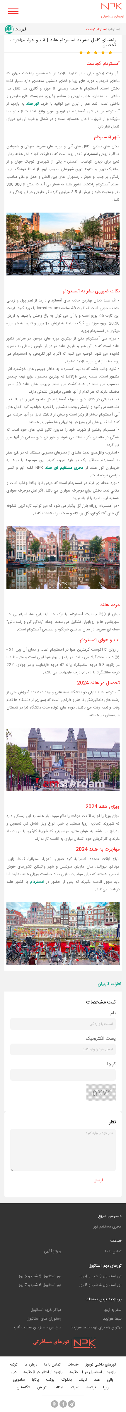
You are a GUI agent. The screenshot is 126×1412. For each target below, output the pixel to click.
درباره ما (31, 1365)
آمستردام (37, 882)
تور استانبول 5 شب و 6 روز (40, 1276)
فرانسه (91, 1387)
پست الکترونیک (101, 1039)
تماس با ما (113, 1251)
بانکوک (67, 1380)
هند (97, 1380)
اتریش (42, 1387)
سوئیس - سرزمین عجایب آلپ (37, 1327)
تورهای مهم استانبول (105, 1265)
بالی (110, 1380)
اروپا (106, 1387)
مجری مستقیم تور (107, 1226)
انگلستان (23, 1387)
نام (113, 1013)
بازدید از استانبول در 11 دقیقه (92, 1372)
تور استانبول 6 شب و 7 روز (40, 1285)
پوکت (50, 1380)
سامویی (19, 1380)
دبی (13, 1372)
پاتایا (35, 1380)
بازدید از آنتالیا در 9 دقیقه (42, 1372)
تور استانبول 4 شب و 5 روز (100, 1285)
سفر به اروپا (113, 1310)
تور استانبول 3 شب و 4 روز (100, 1276)
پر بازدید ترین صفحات (104, 1299)
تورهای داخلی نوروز (101, 1365)
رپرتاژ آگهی (52, 1251)
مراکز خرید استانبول (45, 1310)
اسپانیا (74, 1387)
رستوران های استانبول (44, 1319)
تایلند (83, 1380)
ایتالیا (59, 1387)
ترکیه (14, 1365)
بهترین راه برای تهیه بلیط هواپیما (96, 1327)
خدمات (116, 1240)
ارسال (98, 1180)
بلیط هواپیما (112, 1319)
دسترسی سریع (110, 1216)
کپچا (111, 1064)
